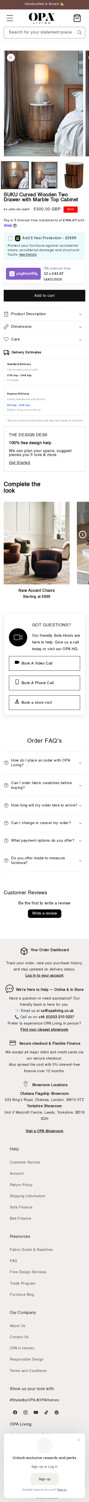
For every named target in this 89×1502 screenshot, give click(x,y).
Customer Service (25, 1162)
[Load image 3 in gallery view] (74, 175)
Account (16, 1173)
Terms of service (46, 1498)
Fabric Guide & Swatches (31, 1250)
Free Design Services (28, 1272)
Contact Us (19, 1337)
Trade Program (23, 1283)
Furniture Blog (22, 1295)
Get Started (19, 463)
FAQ (13, 1261)
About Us (17, 1326)
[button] (9, 18)
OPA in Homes (22, 1348)
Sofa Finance (21, 1207)
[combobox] (44, 32)
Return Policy (21, 1185)
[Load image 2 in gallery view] (44, 175)
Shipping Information (27, 1196)
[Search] (79, 32)
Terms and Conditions (28, 1371)
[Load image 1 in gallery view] (14, 175)
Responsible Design (27, 1359)
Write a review (44, 914)
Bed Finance (20, 1218)
